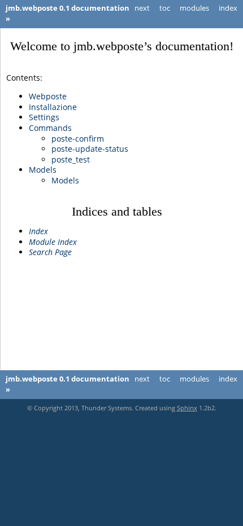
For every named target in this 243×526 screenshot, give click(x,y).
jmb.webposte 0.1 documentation (67, 8)
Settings (44, 117)
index (228, 8)
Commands (50, 127)
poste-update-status (89, 148)
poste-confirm (77, 138)
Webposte (48, 96)
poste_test (70, 159)
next (142, 8)
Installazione (53, 107)
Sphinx (187, 408)
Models (43, 169)
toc (164, 8)
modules (194, 8)
